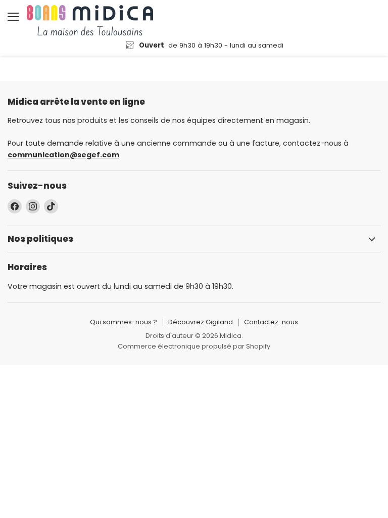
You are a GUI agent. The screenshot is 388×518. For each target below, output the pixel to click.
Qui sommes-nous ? (123, 322)
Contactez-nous (271, 322)
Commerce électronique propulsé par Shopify (194, 346)
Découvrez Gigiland (200, 322)
